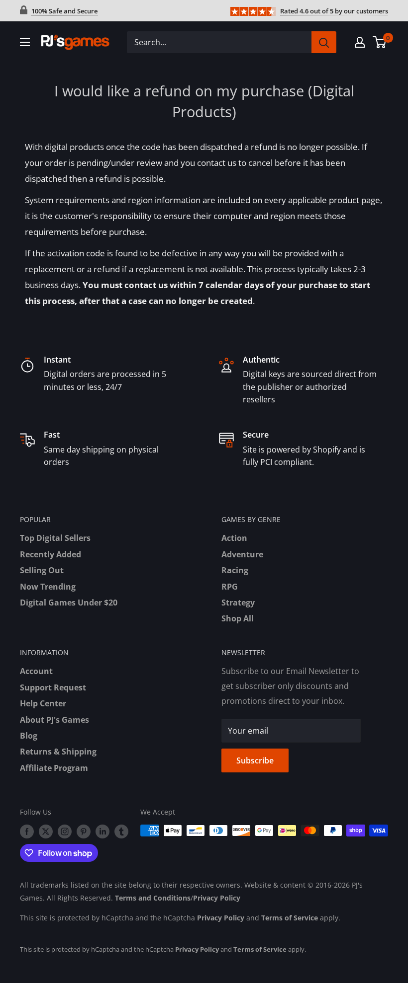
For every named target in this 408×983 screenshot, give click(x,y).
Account (36, 671)
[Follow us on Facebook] (27, 831)
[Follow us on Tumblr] (121, 831)
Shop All (237, 618)
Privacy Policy (216, 898)
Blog (28, 735)
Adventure (242, 554)
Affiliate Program (54, 767)
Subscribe (255, 760)
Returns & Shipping (58, 751)
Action (234, 537)
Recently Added (50, 554)
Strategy (238, 602)
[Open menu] (25, 42)
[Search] (323, 42)
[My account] (360, 42)
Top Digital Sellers (55, 537)
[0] (380, 42)
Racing (234, 570)
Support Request (53, 687)
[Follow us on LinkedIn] (102, 831)
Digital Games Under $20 (68, 602)
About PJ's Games (54, 719)
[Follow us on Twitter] (46, 831)
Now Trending (48, 586)
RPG (229, 586)
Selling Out (42, 570)
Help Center (43, 703)
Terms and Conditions (153, 898)
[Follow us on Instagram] (65, 831)
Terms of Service (289, 917)
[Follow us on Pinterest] (84, 831)
